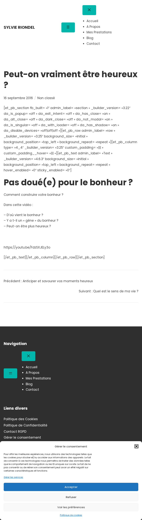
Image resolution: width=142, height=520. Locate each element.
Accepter (71, 487)
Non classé (46, 98)
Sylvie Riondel (19, 27)
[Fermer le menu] (89, 10)
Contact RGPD (15, 431)
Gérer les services (13, 477)
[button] (136, 446)
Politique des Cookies (21, 419)
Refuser (71, 497)
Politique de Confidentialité (25, 425)
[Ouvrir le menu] (68, 27)
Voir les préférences (71, 507)
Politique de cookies (71, 515)
